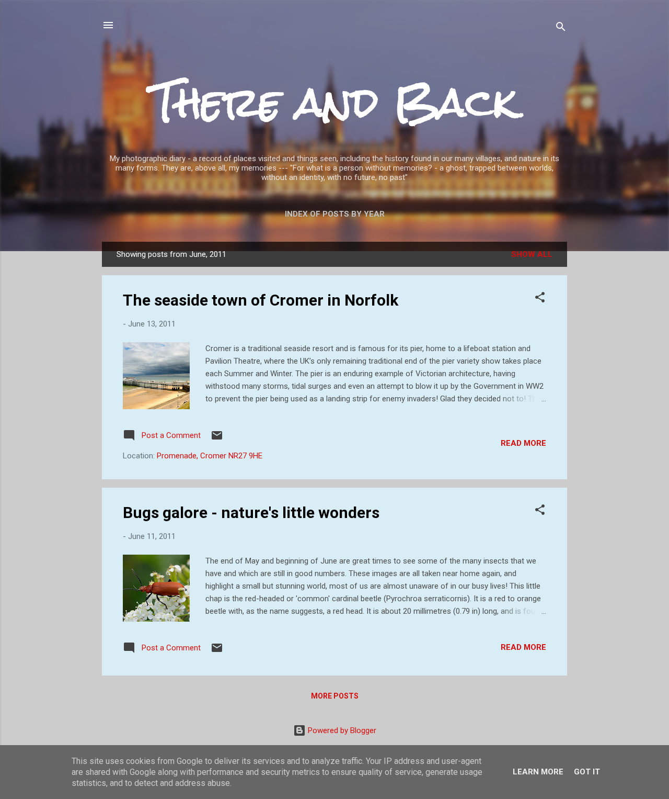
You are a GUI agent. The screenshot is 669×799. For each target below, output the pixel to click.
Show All (531, 254)
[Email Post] (217, 439)
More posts (335, 696)
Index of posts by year (335, 214)
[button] (540, 299)
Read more (523, 443)
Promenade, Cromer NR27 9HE (209, 455)
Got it (587, 772)
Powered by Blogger (341, 730)
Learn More (538, 772)
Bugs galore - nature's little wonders (251, 512)
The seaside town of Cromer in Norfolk (260, 300)
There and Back (334, 102)
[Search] (561, 28)
